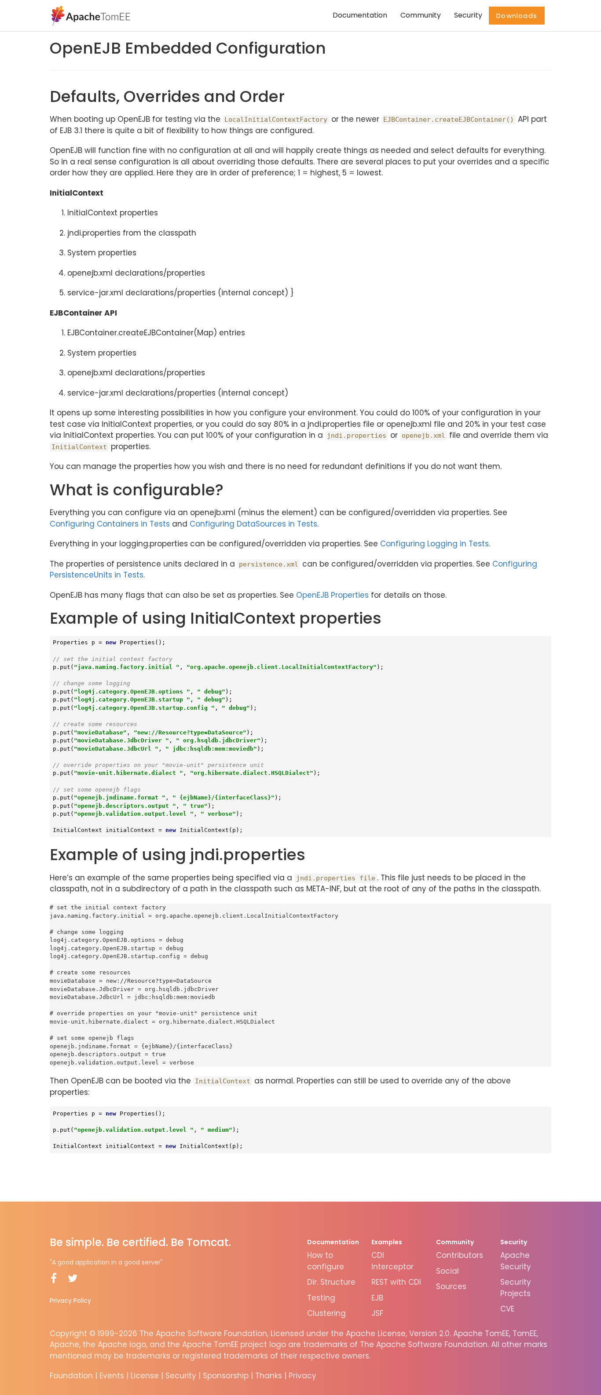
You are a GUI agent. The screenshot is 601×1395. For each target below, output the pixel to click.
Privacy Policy (70, 1300)
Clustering (326, 1313)
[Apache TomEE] (90, 15)
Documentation (360, 15)
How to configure (325, 1261)
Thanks (268, 1375)
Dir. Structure (331, 1282)
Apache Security (515, 1261)
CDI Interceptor (392, 1261)
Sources (451, 1286)
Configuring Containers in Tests (110, 524)
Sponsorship (226, 1375)
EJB (377, 1298)
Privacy (302, 1375)
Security (468, 15)
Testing (321, 1298)
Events (111, 1375)
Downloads (516, 15)
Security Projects (515, 1288)
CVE (507, 1309)
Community (420, 15)
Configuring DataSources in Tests (253, 524)
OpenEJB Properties (332, 595)
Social (447, 1271)
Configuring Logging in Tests (434, 543)
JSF (377, 1313)
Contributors (459, 1255)
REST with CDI (396, 1282)
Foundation (71, 1375)
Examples (386, 1242)
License (145, 1375)
